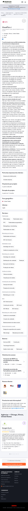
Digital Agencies (9, 12)
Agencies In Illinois (7, 14)
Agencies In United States (21, 12)
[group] (14, 434)
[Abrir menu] (25, 2)
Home (2, 12)
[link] (22, 2)
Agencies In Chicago (18, 14)
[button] (24, 21)
